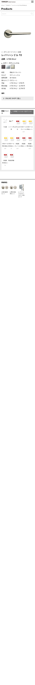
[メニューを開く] (32, 2)
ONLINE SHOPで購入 (13, 98)
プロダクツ (8, 5)
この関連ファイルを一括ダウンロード (21, 112)
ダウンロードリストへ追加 (12, 52)
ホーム (2, 5)
